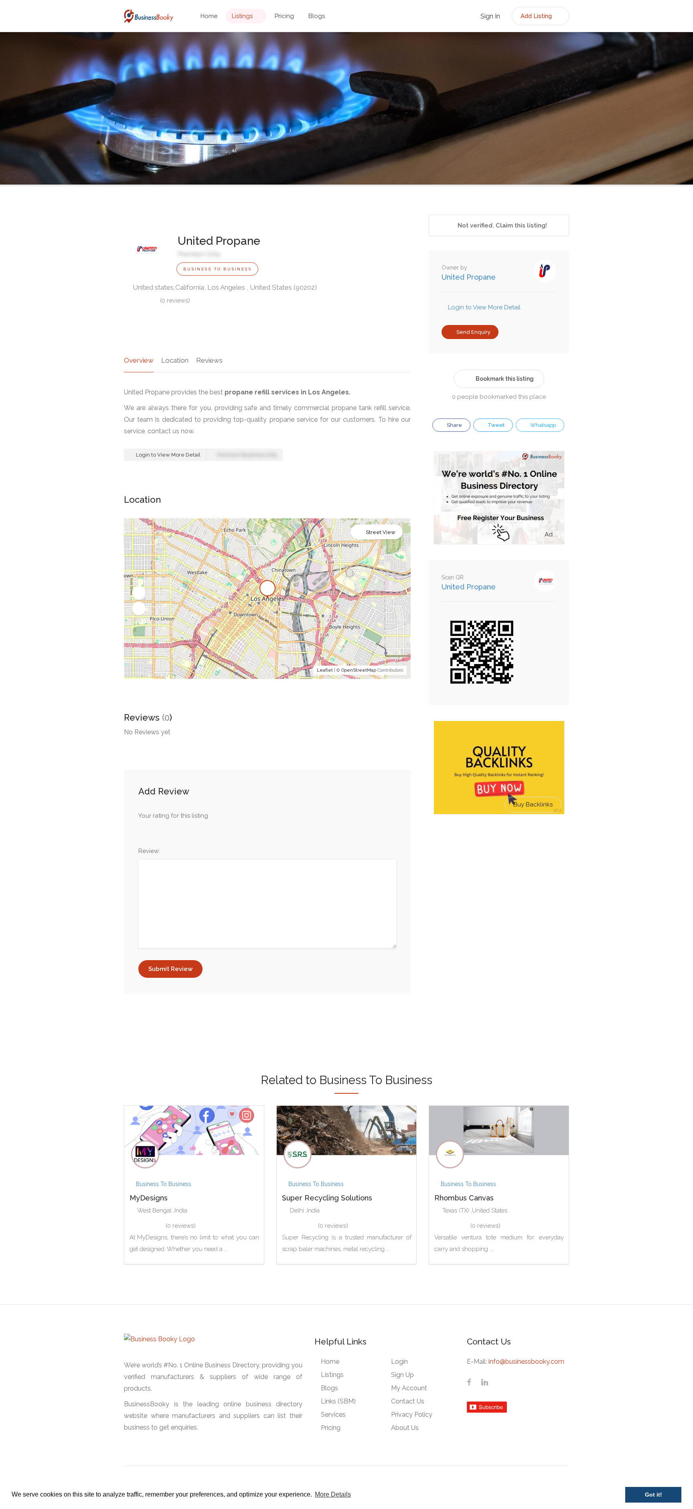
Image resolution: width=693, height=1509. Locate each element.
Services (333, 1414)
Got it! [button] (653, 1494)
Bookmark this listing (505, 379)
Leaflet (325, 670)
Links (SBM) (338, 1401)
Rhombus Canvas (464, 1198)
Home (209, 16)
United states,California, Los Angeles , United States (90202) (224, 287)
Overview (139, 360)
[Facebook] (469, 1383)
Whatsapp (542, 425)
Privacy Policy (411, 1414)
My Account (409, 1388)
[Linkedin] (484, 1383)
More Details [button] (333, 1494)
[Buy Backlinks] (499, 767)
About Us (405, 1428)
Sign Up (402, 1375)
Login (399, 1361)
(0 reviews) (175, 300)
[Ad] (499, 497)
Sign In (489, 16)
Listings (242, 16)
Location (174, 360)
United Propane (469, 277)
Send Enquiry (472, 332)
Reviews (209, 360)
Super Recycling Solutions (327, 1198)
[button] (139, 593)
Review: (149, 851)
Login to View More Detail (168, 455)
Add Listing (537, 16)
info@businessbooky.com (526, 1361)
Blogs (316, 16)
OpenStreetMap (358, 670)
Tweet (495, 425)
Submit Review (170, 969)
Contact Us (407, 1401)
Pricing (284, 16)
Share (454, 425)
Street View (380, 532)
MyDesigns (149, 1198)
